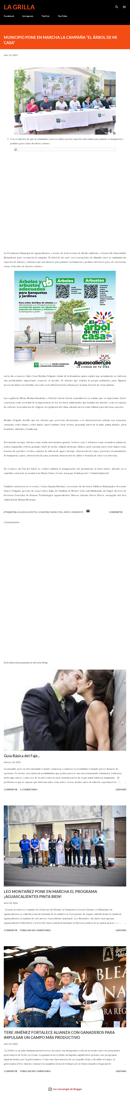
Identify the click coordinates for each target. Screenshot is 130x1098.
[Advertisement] (65, 629)
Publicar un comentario (35, 930)
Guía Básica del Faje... (22, 755)
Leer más (121, 789)
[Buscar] (117, 6)
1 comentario (28, 789)
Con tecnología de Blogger (67, 1089)
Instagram (27, 16)
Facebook (9, 16)
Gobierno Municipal (50, 512)
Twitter (45, 16)
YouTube (62, 16)
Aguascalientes (27, 512)
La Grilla (19, 7)
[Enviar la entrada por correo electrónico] (88, 512)
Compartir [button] (115, 512)
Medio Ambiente (73, 512)
